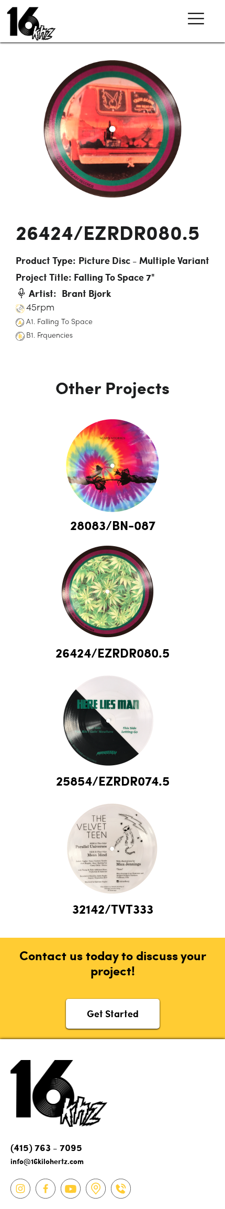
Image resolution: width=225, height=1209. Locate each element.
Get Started (113, 1013)
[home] (29, 21)
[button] (196, 21)
